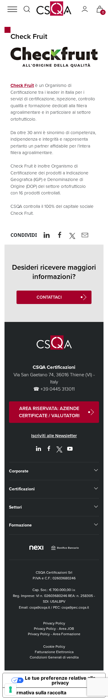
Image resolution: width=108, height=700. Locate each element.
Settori (15, 507)
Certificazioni (22, 489)
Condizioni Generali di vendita (54, 657)
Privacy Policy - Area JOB (54, 628)
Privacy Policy (54, 623)
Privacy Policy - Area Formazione (54, 633)
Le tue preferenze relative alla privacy (60, 680)
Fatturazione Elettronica (54, 651)
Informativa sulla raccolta (37, 693)
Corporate (18, 471)
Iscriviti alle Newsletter (54, 435)
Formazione (20, 525)
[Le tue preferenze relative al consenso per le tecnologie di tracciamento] (10, 689)
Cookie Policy (54, 646)
